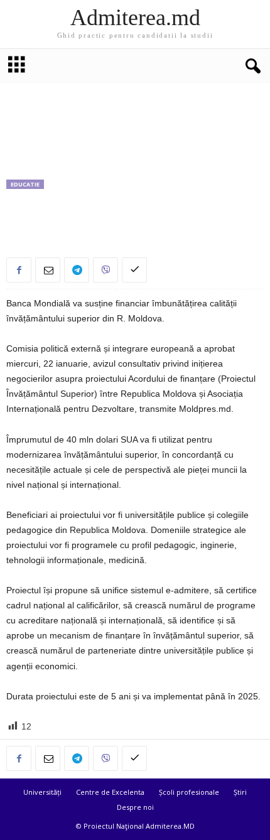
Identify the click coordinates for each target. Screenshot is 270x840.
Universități (42, 792)
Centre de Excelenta (110, 792)
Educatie (25, 184)
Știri (240, 792)
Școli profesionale (189, 792)
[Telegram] (76, 270)
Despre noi (135, 807)
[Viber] (105, 270)
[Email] (47, 270)
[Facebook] (18, 270)
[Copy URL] (134, 270)
